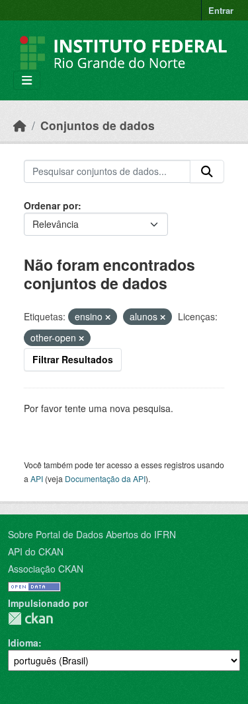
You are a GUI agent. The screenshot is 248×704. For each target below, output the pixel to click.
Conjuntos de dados (97, 125)
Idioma (23, 642)
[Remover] (107, 317)
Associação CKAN (45, 568)
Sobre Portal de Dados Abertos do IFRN (92, 534)
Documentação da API (105, 478)
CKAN (30, 618)
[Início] (19, 125)
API (36, 478)
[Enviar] (207, 172)
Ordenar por (51, 205)
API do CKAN (35, 551)
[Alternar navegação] (26, 80)
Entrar (220, 10)
